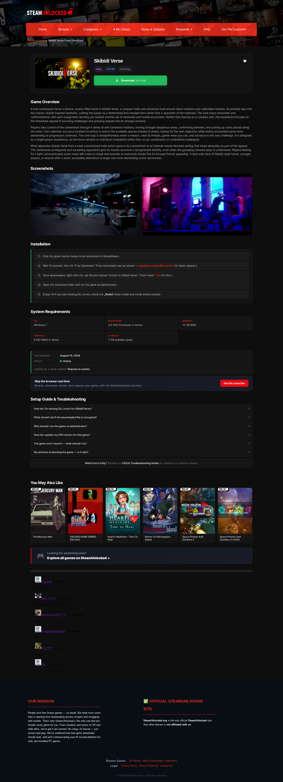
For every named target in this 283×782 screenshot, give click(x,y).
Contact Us (166, 765)
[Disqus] (141, 623)
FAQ (207, 29)
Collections (171, 760)
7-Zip (157, 275)
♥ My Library (121, 29)
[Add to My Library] (245, 61)
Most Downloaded (153, 760)
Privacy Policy (129, 765)
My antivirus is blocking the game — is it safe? (61, 452)
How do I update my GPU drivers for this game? (62, 434)
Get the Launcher (234, 29)
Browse (64, 29)
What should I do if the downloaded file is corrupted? (65, 417)
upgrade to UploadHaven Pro (156, 265)
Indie (42, 40)
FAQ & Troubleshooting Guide (140, 463)
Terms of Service (148, 765)
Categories (91, 29)
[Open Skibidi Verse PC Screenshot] (86, 204)
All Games (135, 760)
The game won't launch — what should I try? (60, 443)
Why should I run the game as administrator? (60, 426)
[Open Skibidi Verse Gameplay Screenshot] (197, 204)
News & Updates (153, 29)
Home (43, 29)
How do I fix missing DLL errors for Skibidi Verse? (63, 408)
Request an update (79, 369)
